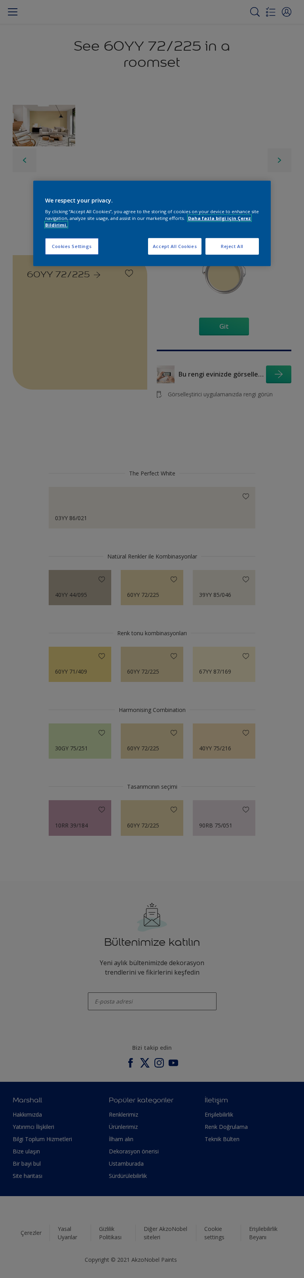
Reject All (232, 246)
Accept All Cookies (175, 246)
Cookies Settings (72, 246)
